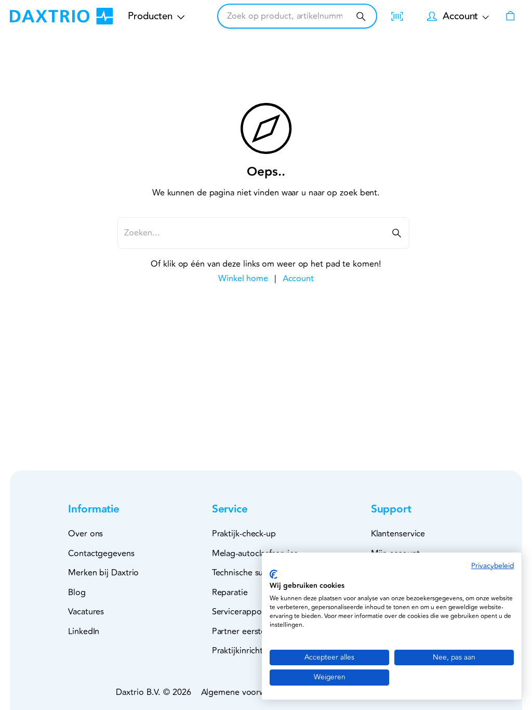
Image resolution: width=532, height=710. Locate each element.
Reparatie (230, 592)
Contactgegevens (101, 553)
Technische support (248, 573)
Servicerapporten (244, 612)
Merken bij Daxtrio (103, 573)
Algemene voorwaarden (246, 692)
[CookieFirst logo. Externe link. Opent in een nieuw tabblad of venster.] (273, 574)
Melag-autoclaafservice (255, 553)
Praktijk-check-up (244, 534)
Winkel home (243, 278)
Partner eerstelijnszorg (254, 631)
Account (298, 278)
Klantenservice (398, 534)
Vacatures (86, 612)
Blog (77, 592)
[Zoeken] (360, 16)
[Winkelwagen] (510, 16)
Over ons (85, 534)
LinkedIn (83, 631)
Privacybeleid (492, 565)
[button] (111, 509)
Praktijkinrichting (243, 651)
